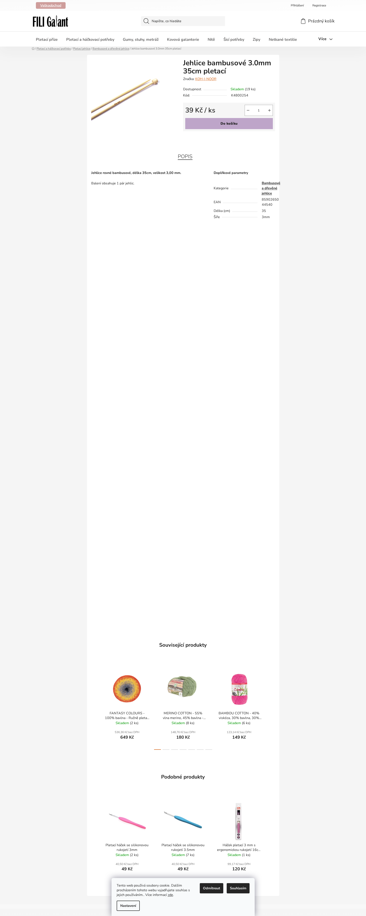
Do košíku (229, 123)
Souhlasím (238, 888)
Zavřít (207, 138)
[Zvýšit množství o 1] (269, 110)
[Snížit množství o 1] (248, 110)
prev (94, 708)
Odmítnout (211, 888)
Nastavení (128, 905)
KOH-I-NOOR (205, 79)
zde (170, 895)
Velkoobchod (50, 5)
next (271, 708)
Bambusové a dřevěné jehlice (271, 188)
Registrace (319, 5)
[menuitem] (47, 39)
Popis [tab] (185, 156)
